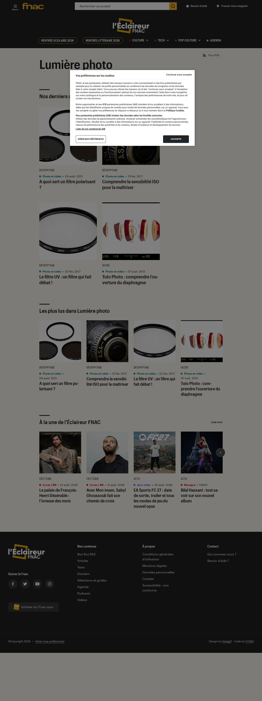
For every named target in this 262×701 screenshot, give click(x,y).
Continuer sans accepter (179, 74)
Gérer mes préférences (91, 139)
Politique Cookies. (175, 110)
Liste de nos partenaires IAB (90, 129)
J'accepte (176, 139)
